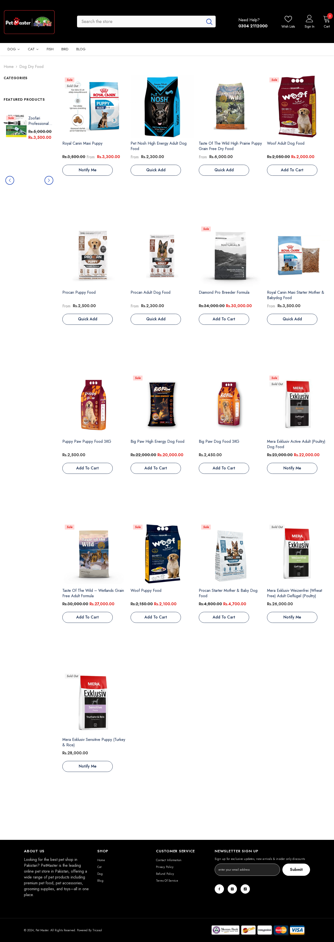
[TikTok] (245, 889)
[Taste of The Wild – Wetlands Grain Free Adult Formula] (94, 553)
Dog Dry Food (31, 66)
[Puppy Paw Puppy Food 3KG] (94, 404)
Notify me (87, 170)
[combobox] (140, 21)
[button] (9, 180)
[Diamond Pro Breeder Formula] (230, 255)
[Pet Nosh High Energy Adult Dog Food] (162, 106)
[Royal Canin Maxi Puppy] (94, 106)
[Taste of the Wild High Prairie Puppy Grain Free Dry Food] (230, 106)
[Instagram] (232, 889)
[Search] (146, 21)
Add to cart (292, 170)
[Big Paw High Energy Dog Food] (162, 404)
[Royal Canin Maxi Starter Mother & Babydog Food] (298, 255)
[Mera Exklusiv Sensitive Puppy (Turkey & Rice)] (94, 703)
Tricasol (97, 930)
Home (9, 66)
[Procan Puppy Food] (94, 255)
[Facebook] (219, 889)
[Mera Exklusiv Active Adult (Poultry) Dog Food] (298, 404)
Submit (296, 869)
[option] (29, 180)
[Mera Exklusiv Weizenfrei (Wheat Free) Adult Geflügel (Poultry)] (298, 553)
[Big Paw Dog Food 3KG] (230, 404)
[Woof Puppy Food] (162, 553)
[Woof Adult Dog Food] (298, 106)
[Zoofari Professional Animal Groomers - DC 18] (16, 125)
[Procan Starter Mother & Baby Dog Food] (230, 553)
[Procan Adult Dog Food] (162, 255)
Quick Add (156, 170)
